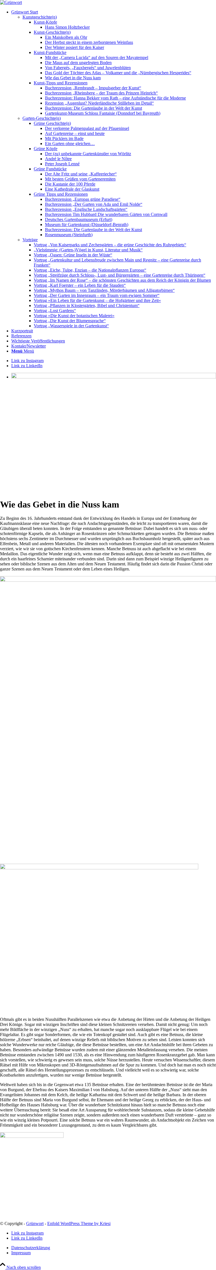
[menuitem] (113, 169)
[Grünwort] (11, 2)
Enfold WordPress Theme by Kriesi (79, 1223)
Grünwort (35, 1223)
